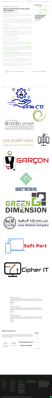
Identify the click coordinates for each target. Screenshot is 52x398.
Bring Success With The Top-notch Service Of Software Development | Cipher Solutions (21, 385)
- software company (15, 6)
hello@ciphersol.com (26, 342)
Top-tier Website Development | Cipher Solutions (21, 382)
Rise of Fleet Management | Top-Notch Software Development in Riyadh (21, 388)
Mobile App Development (13, 383)
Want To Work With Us (4, 386)
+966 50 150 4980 (26, 345)
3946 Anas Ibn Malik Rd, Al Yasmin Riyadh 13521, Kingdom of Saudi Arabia (5, 346)
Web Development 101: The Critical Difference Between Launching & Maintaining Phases (21, 390)
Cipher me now (38, 348)
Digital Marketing (12, 388)
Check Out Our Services (4, 383)
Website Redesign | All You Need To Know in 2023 (21, 393)
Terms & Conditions (4, 387)
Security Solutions (12, 391)
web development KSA (38, 18)
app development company (7, 6)
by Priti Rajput (14, 12)
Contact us (3, 389)
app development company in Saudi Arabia (40, 15)
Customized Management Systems (13, 385)
